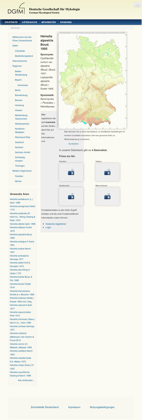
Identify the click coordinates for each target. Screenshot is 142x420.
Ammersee (23, 85)
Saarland (19, 142)
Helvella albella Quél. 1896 (22, 223)
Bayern (18, 79)
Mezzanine (42, 7)
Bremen (18, 100)
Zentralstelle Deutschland (45, 407)
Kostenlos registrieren (56, 223)
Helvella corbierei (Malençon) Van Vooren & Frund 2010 (22, 337)
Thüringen (20, 165)
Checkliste (20, 50)
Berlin (18, 90)
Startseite (11, 22)
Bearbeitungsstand (24, 55)
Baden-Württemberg (21, 73)
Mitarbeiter (49, 22)
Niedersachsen (22, 123)
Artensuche (29, 22)
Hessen (18, 110)
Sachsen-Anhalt (22, 152)
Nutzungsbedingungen (102, 407)
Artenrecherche (19, 60)
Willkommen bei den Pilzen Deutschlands (22, 38)
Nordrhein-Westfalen (20, 130)
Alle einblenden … (26, 380)
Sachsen (19, 147)
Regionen (66, 22)
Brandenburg (21, 95)
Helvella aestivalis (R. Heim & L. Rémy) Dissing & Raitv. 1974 (22, 217)
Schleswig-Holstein (20, 159)
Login (48, 227)
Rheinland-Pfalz (22, 137)
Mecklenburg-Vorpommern (21, 117)
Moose (18, 181)
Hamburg (19, 105)
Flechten (19, 176)
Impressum (74, 407)
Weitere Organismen (22, 170)
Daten (15, 45)
